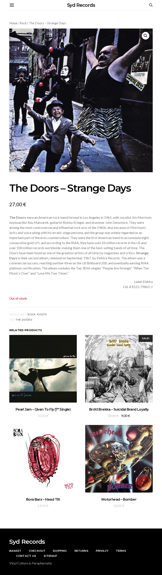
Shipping (60, 550)
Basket (15, 550)
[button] (145, 36)
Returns (81, 550)
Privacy (102, 550)
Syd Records (81, 5)
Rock (23, 23)
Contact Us (26, 555)
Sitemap (50, 555)
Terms (121, 550)
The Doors (24, 319)
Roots (42, 314)
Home (13, 23)
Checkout (37, 550)
